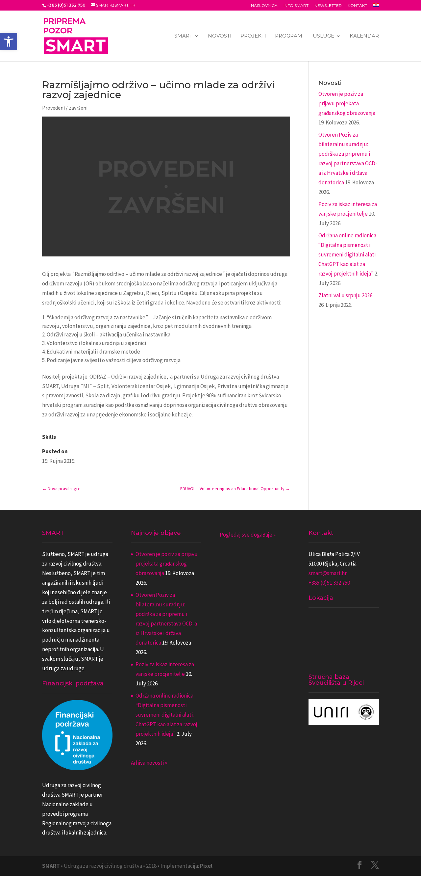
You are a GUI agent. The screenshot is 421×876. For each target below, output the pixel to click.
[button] (8, 41)
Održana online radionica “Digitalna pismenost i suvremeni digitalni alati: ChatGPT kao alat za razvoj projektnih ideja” (347, 254)
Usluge (323, 36)
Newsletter (328, 6)
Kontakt (357, 6)
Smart (183, 36)
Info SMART (296, 6)
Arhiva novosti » (149, 762)
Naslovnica (264, 6)
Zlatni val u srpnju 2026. (345, 295)
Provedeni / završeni (64, 107)
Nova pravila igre (61, 488)
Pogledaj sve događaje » (248, 534)
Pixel (206, 865)
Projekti (253, 36)
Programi (289, 36)
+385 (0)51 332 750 (329, 582)
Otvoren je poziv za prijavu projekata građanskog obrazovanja (346, 103)
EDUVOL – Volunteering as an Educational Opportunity (235, 488)
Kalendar (364, 36)
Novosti (220, 36)
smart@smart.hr (328, 573)
